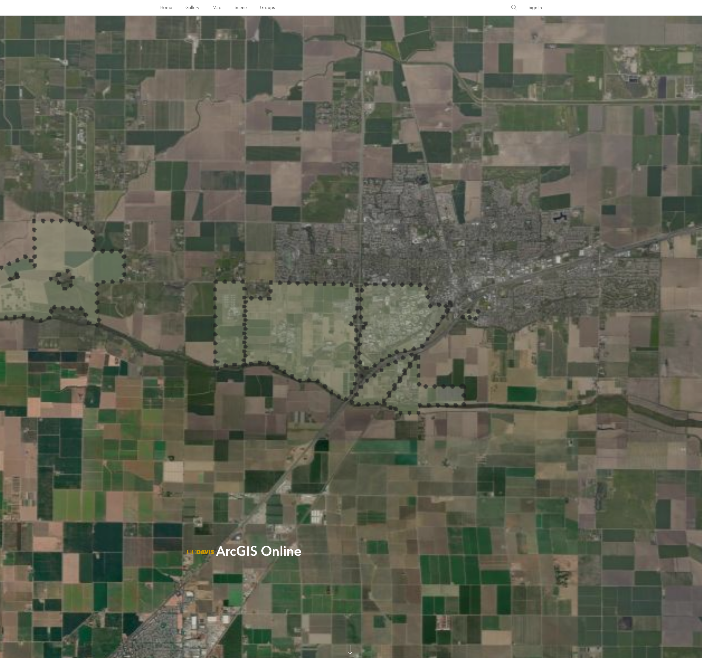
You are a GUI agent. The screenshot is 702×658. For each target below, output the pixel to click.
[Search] (514, 7)
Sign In (535, 8)
